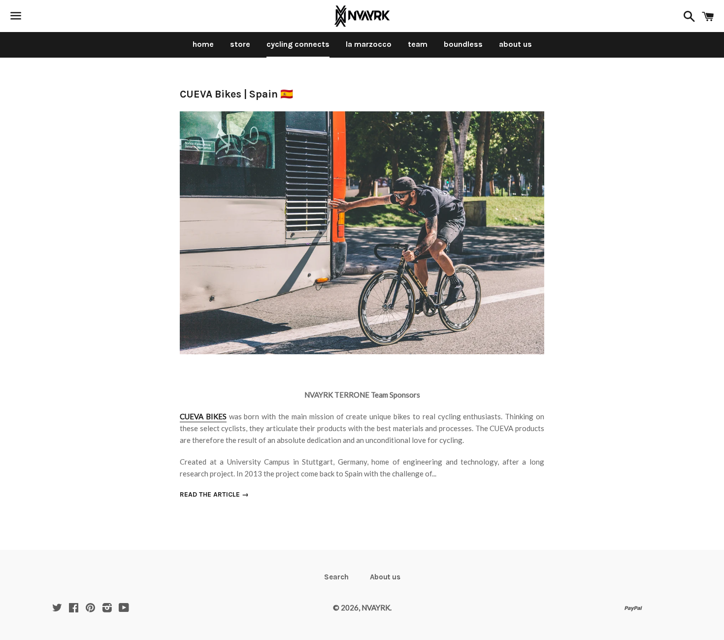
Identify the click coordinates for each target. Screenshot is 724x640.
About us (385, 577)
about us (515, 44)
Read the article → (214, 494)
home (203, 44)
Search (336, 577)
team (418, 44)
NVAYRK (376, 607)
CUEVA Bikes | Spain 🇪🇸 (236, 94)
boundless (463, 44)
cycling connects (297, 44)
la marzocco (369, 44)
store (240, 44)
